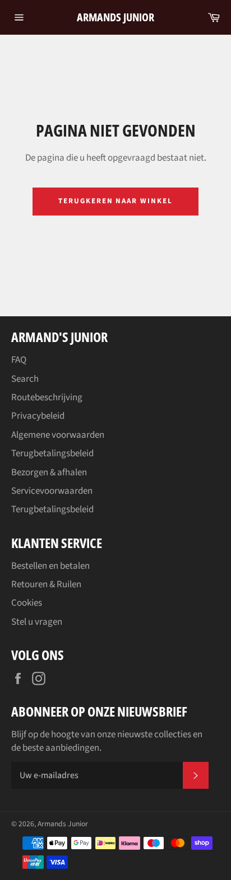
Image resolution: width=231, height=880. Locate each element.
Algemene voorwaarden (57, 435)
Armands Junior (115, 17)
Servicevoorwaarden (52, 491)
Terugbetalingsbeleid (52, 453)
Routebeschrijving (46, 397)
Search (25, 379)
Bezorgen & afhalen (49, 472)
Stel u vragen (36, 622)
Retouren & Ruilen (46, 584)
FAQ (18, 360)
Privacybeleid (37, 416)
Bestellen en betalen (50, 566)
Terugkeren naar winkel (115, 201)
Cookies (26, 603)
